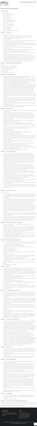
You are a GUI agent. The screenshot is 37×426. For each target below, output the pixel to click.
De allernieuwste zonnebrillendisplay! (24, 415)
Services (28, 2)
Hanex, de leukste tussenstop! (23, 417)
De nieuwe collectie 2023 (22, 412)
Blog (31, 2)
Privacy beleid (22, 422)
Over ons (24, 2)
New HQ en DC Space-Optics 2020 (24, 416)
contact (34, 2)
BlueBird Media (23, 423)
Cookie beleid (27, 422)
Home (21, 2)
